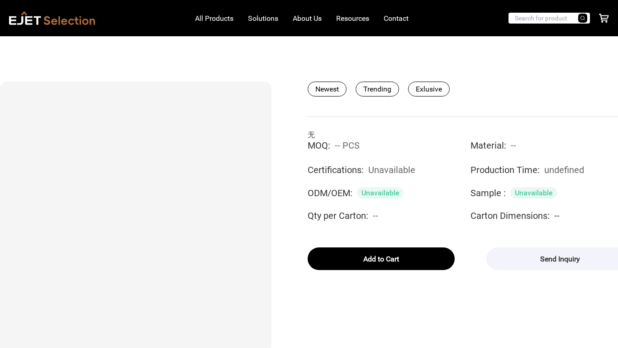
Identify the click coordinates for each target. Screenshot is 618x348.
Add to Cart (381, 259)
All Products (214, 18)
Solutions (263, 18)
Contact (396, 18)
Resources (352, 18)
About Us (307, 18)
